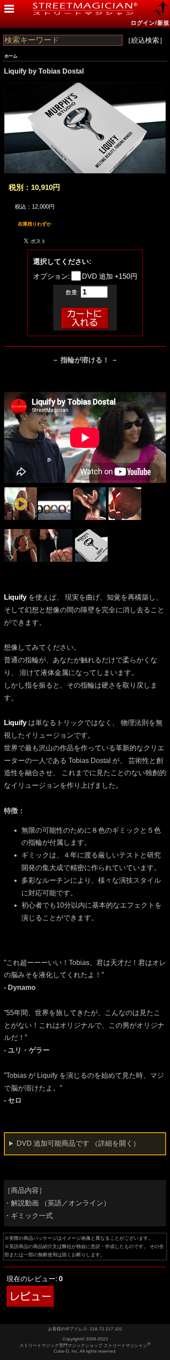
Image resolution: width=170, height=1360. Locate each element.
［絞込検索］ (145, 40)
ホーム (10, 56)
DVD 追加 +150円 (108, 276)
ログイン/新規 (150, 23)
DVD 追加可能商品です (78, 1143)
